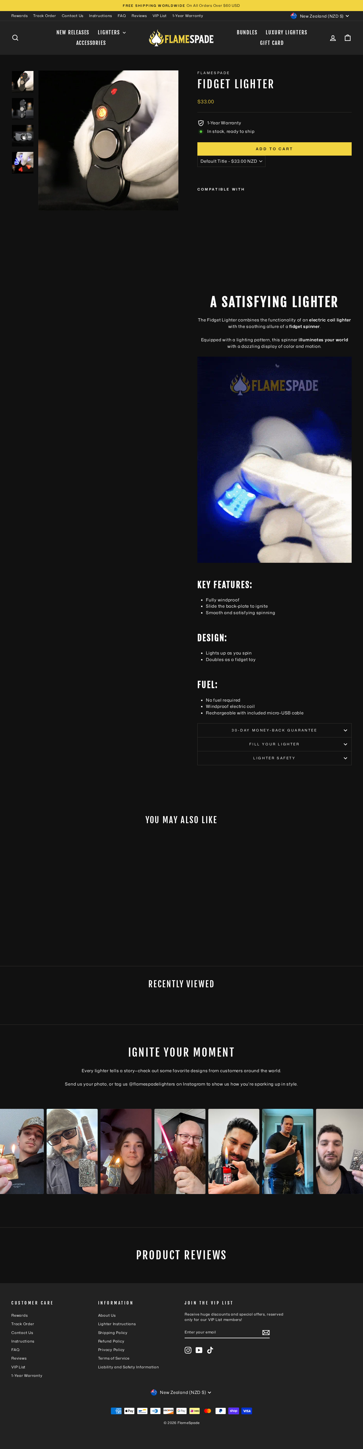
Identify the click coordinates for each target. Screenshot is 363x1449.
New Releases (73, 32)
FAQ (122, 15)
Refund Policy (111, 1341)
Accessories (91, 43)
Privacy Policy (111, 1349)
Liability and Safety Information (128, 1366)
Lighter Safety (274, 758)
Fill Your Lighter (274, 744)
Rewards (19, 15)
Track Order (44, 15)
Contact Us (73, 15)
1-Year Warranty (187, 15)
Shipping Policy (113, 1332)
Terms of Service (114, 1358)
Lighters (109, 32)
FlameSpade (213, 72)
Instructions (100, 15)
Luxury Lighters (286, 32)
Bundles (247, 32)
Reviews (139, 15)
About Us (107, 1315)
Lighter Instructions (117, 1323)
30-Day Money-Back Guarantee (274, 730)
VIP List (160, 15)
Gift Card (272, 43)
